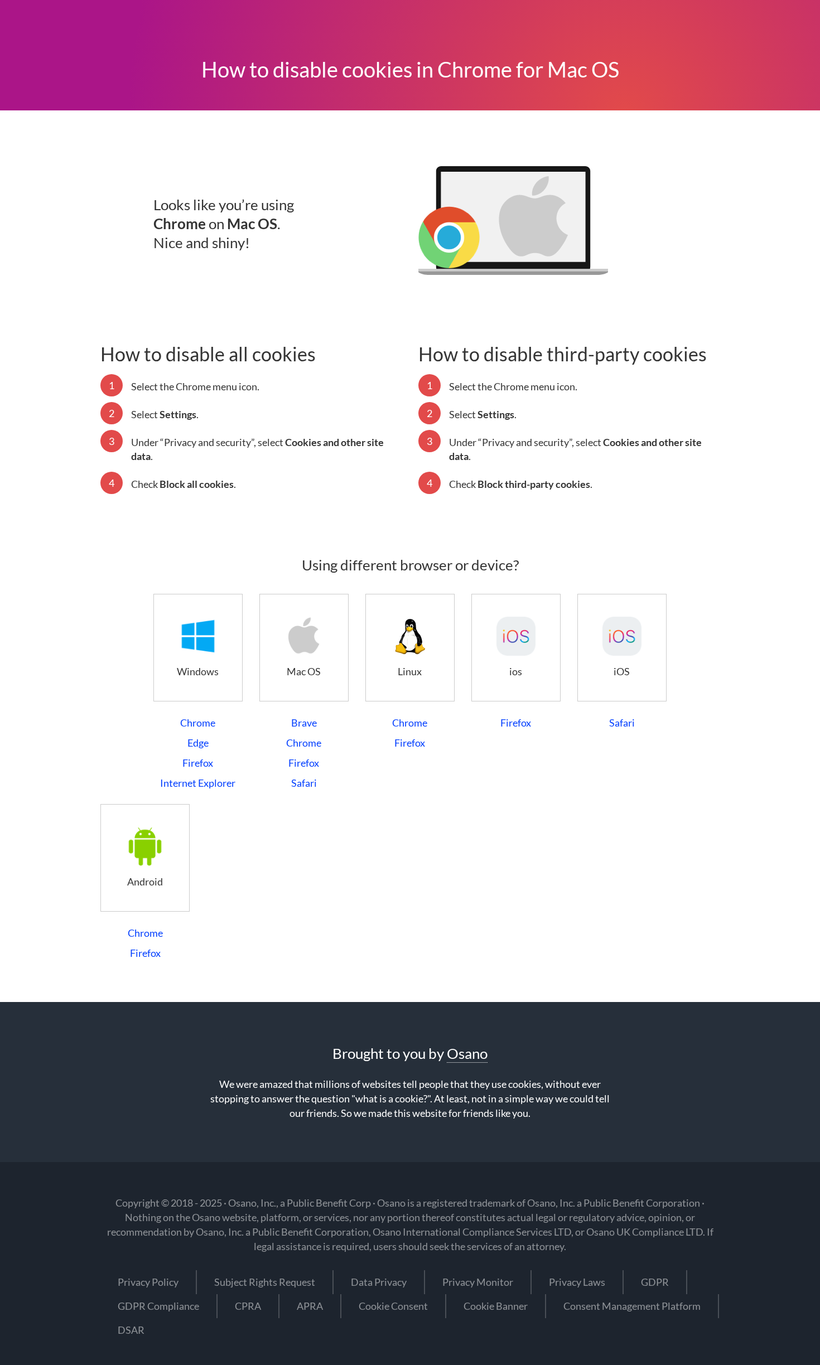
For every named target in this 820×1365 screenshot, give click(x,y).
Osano (467, 1053)
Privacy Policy (148, 1282)
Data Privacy (379, 1282)
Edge (198, 743)
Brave (304, 723)
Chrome (197, 723)
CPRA (248, 1306)
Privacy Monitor (477, 1282)
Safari (304, 783)
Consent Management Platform (632, 1306)
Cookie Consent (393, 1306)
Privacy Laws (577, 1282)
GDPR (655, 1282)
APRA (310, 1306)
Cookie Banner (496, 1306)
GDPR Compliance (158, 1306)
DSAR (131, 1330)
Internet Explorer (197, 783)
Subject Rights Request (264, 1282)
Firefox (197, 763)
